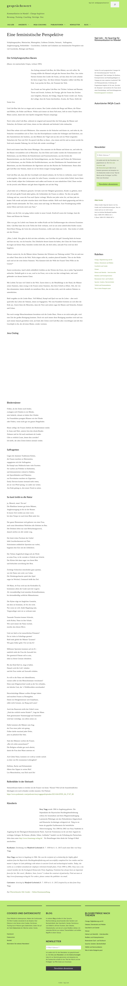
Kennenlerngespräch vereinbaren (104, 93)
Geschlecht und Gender (101, 266)
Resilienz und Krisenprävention (103, 275)
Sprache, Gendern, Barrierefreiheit (104, 282)
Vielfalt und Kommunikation (103, 285)
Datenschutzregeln (104, 168)
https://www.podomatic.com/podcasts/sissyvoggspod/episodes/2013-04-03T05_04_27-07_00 (40, 794)
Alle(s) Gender (99, 200)
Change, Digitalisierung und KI (103, 259)
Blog (86, 25)
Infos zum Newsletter (57, 955)
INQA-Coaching (40, 25)
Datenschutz (16, 928)
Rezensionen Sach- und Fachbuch (104, 279)
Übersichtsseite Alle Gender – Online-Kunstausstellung (30, 892)
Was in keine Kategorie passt (103, 288)
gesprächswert (19, 6)
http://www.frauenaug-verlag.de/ (31, 838)
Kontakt (9, 940)
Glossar (97, 269)
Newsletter (75, 25)
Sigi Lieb (10, 25)
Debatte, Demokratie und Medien (104, 263)
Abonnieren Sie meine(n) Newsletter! (18, 943)
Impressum (10, 934)
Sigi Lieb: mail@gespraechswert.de (99, 3)
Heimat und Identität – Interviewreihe (105, 272)
